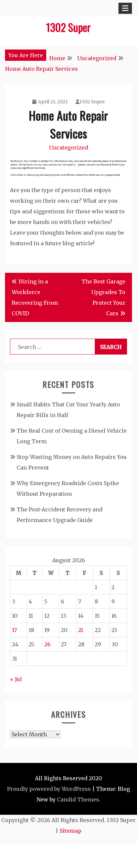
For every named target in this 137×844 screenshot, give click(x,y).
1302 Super (68, 27)
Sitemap (70, 830)
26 (47, 644)
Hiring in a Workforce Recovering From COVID (35, 297)
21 (80, 630)
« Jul (16, 679)
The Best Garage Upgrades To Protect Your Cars (103, 297)
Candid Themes (78, 799)
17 (14, 630)
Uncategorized (68, 147)
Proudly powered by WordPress (49, 789)
